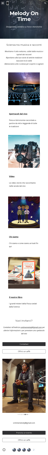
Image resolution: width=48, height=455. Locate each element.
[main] (24, 16)
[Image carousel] (24, 387)
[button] (2, 3)
